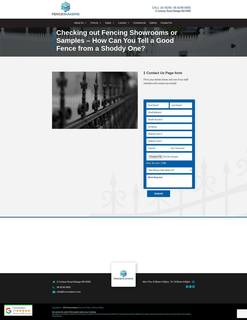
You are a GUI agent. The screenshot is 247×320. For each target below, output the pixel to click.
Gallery (153, 23)
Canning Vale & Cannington (180, 314)
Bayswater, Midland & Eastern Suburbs (141, 314)
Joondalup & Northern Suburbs (64, 314)
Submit (158, 193)
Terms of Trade (85, 308)
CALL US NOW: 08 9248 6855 (171, 7)
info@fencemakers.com (69, 292)
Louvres (122, 23)
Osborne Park (162, 314)
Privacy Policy (98, 308)
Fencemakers (123, 274)
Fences (94, 23)
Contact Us (166, 23)
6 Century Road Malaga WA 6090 (74, 282)
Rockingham (57, 316)
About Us (79, 23)
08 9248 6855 (64, 287)
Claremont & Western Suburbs (114, 314)
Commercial (139, 23)
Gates (108, 23)
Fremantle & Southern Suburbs (89, 314)
